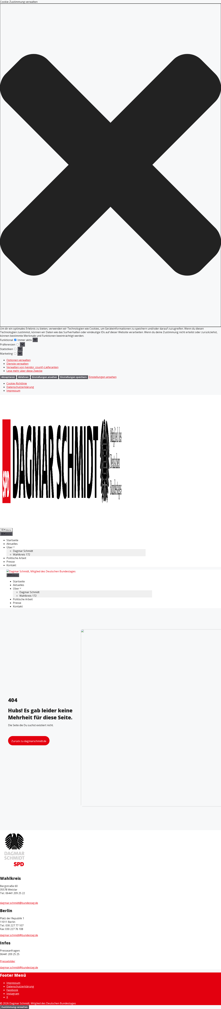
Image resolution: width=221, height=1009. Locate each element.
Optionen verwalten (18, 360)
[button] (110, 165)
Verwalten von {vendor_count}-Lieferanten (32, 367)
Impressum (13, 390)
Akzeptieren (8, 377)
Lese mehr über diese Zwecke (24, 371)
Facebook (12, 990)
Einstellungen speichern (73, 377)
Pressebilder (7, 961)
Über (9, 547)
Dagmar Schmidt (23, 551)
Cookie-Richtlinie (16, 383)
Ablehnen (23, 377)
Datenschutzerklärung (20, 387)
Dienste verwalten (17, 363)
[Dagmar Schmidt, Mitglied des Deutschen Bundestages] (41, 571)
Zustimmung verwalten (14, 1007)
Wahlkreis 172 (21, 554)
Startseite (12, 540)
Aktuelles (12, 544)
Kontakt (11, 565)
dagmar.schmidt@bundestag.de (19, 903)
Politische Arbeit (16, 558)
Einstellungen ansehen (44, 377)
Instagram (12, 993)
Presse (10, 561)
